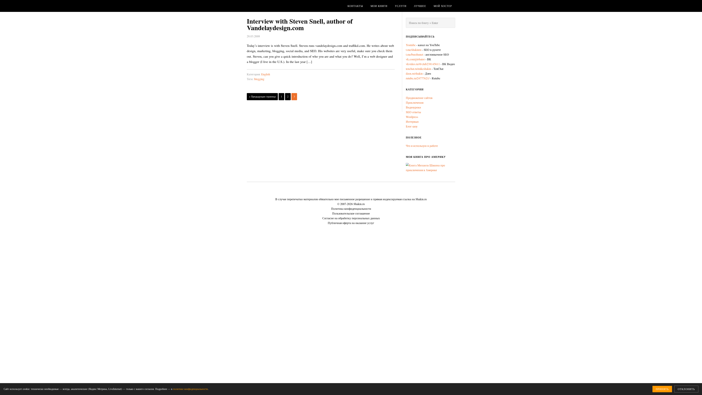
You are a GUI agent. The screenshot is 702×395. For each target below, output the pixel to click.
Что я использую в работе (422, 146)
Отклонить (686, 389)
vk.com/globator (415, 59)
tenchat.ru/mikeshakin (418, 69)
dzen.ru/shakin (414, 73)
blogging (259, 79)
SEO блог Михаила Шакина (276, 6)
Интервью (412, 121)
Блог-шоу (412, 126)
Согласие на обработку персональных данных (351, 218)
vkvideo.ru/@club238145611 (423, 64)
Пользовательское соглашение (351, 213)
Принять (662, 389)
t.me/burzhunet (414, 54)
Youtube (411, 45)
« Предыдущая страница (262, 96)
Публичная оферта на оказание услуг (351, 223)
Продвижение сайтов (419, 98)
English (265, 74)
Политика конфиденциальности (351, 208)
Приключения (414, 102)
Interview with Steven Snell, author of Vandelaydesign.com (300, 24)
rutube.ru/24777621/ (417, 78)
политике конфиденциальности (190, 389)
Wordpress (412, 117)
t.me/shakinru (413, 50)
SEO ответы (413, 112)
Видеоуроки (413, 107)
